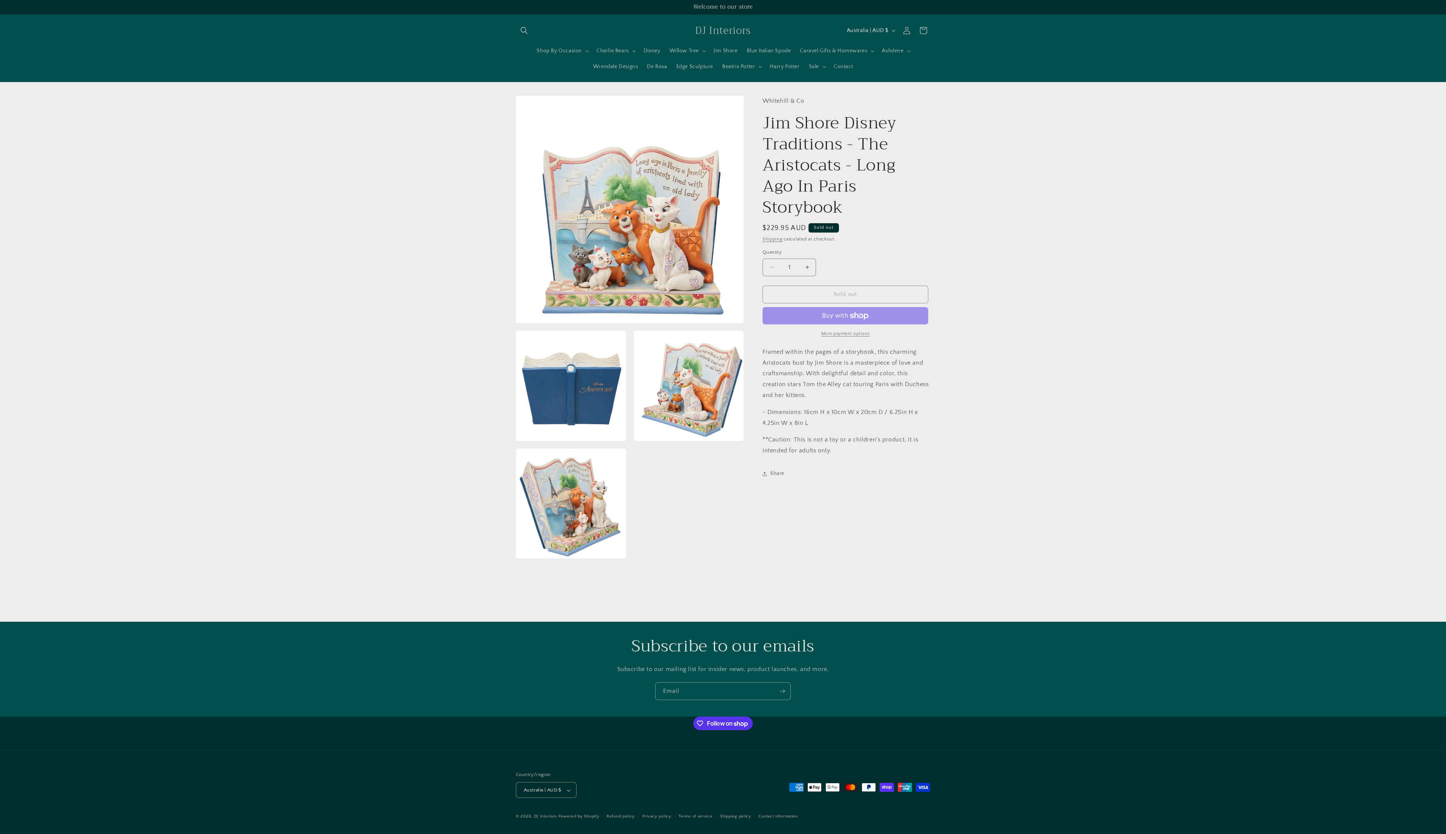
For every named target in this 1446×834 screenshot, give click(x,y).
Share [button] (777, 473)
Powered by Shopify (578, 816)
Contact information (778, 816)
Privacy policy (656, 816)
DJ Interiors (545, 816)
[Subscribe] (782, 691)
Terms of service (695, 816)
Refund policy (621, 816)
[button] (524, 30)
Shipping (772, 239)
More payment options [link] (845, 333)
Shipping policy (735, 816)
